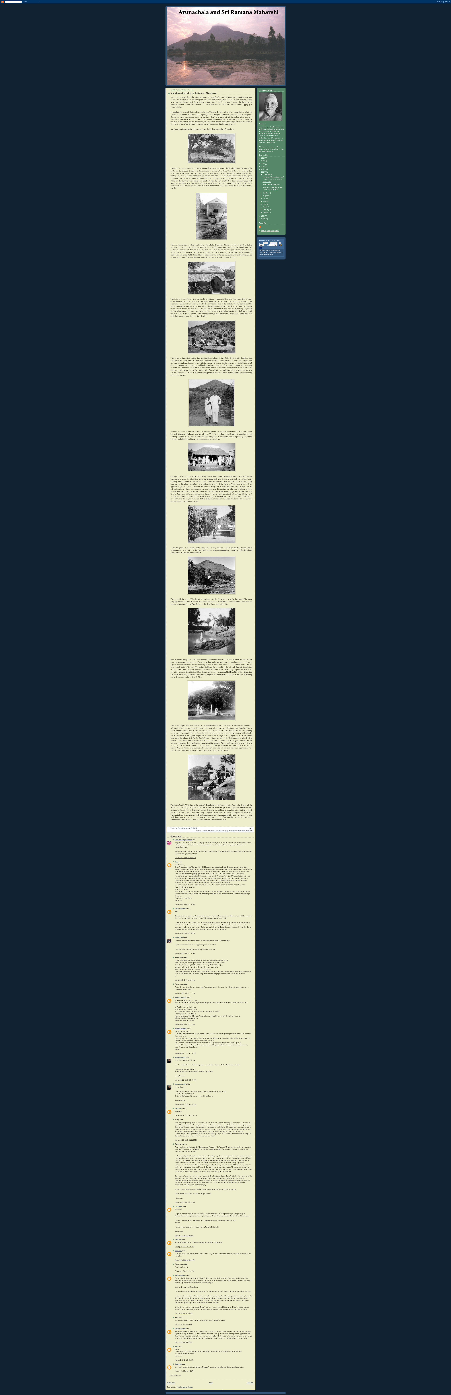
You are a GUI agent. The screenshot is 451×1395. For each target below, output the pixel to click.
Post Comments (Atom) (185, 1387)
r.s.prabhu (178, 1206)
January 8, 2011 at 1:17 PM (184, 1235)
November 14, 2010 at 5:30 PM (185, 1053)
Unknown (178, 1108)
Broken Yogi (179, 937)
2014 (263, 161)
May (264, 201)
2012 (263, 166)
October (266, 193)
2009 (263, 216)
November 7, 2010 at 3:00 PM (185, 904)
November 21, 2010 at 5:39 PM (185, 1104)
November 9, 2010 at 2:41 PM (185, 1024)
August (265, 196)
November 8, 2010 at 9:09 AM (185, 980)
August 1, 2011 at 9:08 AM (184, 1360)
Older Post (250, 1382)
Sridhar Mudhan (181, 1028)
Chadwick (218, 831)
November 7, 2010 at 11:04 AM (185, 858)
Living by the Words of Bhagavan (233, 831)
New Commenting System (271, 184)
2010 (263, 172)
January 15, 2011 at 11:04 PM (185, 1260)
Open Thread (267, 182)
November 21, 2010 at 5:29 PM (185, 1080)
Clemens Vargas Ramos (183, 840)
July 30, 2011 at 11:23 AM (183, 1313)
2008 (263, 219)
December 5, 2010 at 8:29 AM (185, 1202)
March (265, 207)
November (266, 174)
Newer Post (171, 1382)
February (266, 210)
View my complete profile (270, 231)
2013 (263, 164)
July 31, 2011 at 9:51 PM (183, 1324)
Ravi (176, 862)
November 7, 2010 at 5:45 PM (185, 933)
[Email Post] (250, 828)
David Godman (180, 908)
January (266, 212)
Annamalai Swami (208, 831)
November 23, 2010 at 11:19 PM (186, 1140)
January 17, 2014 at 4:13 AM (184, 1371)
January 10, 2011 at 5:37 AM (184, 1247)
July (264, 198)
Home (211, 1382)
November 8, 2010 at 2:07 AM (185, 953)
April (265, 204)
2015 (263, 158)
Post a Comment (175, 1375)
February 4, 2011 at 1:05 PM (184, 1271)
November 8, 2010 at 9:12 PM (185, 993)
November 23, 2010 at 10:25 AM (186, 1115)
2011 (263, 169)
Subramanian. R (181, 997)
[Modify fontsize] (260, 248)
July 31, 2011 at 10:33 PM (183, 1342)
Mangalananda (180, 1057)
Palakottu (249, 831)
